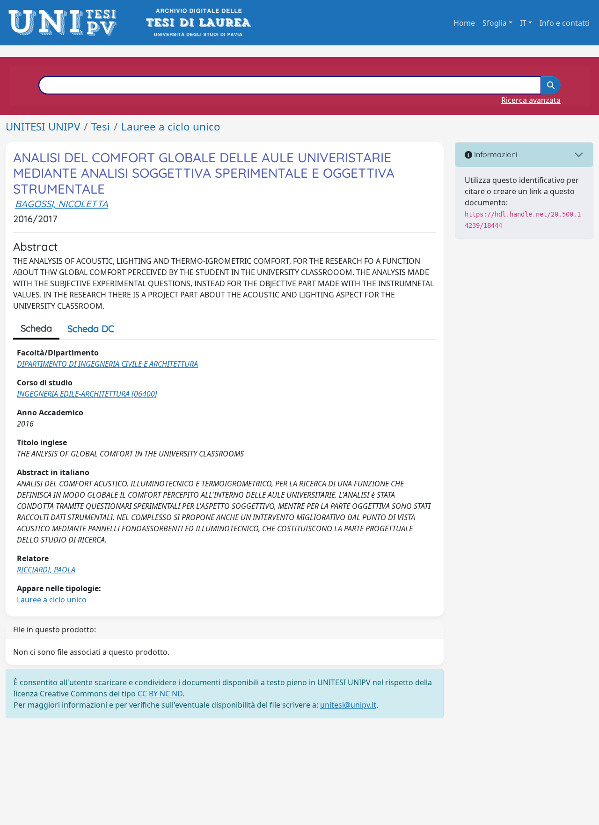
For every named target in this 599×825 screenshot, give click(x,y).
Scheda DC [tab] (90, 328)
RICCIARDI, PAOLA (46, 569)
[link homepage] (65, 23)
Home (464, 23)
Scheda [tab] (36, 328)
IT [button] (523, 23)
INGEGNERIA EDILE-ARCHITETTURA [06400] (87, 394)
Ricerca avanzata (531, 100)
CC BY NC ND (160, 693)
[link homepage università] (197, 23)
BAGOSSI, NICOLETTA (61, 204)
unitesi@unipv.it (348, 705)
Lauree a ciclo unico (170, 126)
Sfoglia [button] (494, 23)
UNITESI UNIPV (43, 126)
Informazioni (494, 154)
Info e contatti (565, 23)
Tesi (100, 126)
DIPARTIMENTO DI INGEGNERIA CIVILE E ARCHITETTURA (107, 364)
